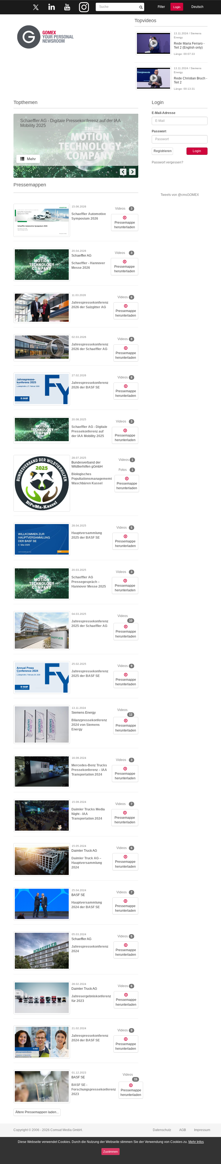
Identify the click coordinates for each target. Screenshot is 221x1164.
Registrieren (163, 151)
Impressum (202, 1130)
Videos (123, 208)
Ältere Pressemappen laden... (37, 1112)
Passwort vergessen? (167, 162)
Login (176, 7)
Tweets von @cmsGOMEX (180, 195)
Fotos (126, 470)
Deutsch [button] (197, 7)
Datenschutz (162, 1130)
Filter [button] (161, 7)
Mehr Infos (196, 1142)
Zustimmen (110, 1151)
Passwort (159, 131)
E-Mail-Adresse (163, 113)
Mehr (31, 159)
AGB (182, 1130)
